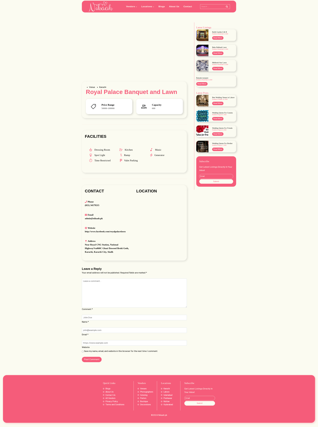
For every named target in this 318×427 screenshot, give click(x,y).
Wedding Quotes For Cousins (222, 113)
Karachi (102, 87)
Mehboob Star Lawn (219, 63)
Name (85, 322)
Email (85, 334)
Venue (92, 87)
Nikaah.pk (162, 415)
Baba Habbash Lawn (219, 47)
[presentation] (202, 35)
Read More (218, 38)
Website (86, 347)
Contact (187, 6)
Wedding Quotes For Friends (222, 128)
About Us (174, 6)
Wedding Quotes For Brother (222, 143)
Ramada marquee (202, 78)
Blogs (162, 6)
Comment (87, 309)
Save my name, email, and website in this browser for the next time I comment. (121, 351)
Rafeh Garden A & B (219, 32)
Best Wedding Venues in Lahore (223, 97)
